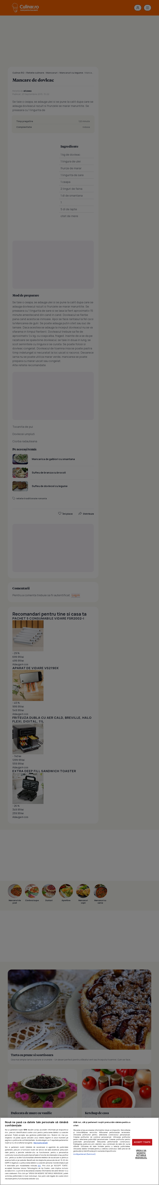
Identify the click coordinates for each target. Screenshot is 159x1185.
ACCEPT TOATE (142, 1142)
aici (39, 1165)
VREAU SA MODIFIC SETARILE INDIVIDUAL (141, 1154)
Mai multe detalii (41, 1143)
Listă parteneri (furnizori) (84, 1154)
